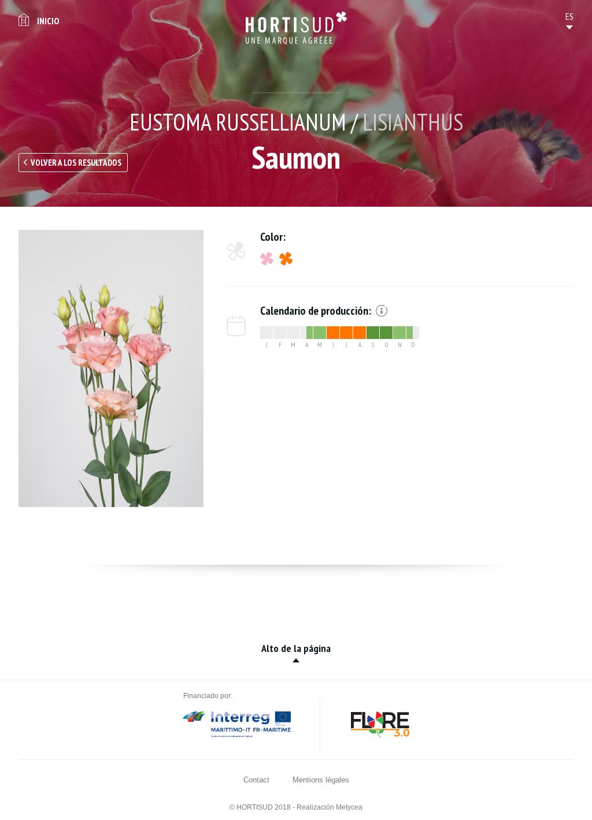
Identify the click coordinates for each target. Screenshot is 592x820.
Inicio (48, 21)
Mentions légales (321, 780)
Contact (256, 780)
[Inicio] (296, 28)
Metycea (349, 807)
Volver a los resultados (76, 162)
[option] (111, 368)
